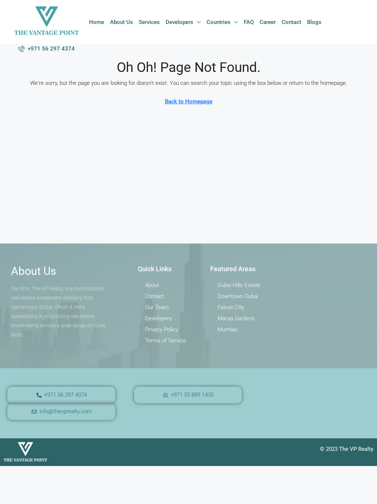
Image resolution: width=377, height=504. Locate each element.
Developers (179, 22)
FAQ (249, 22)
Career (268, 22)
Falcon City (231, 307)
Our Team (157, 307)
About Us (121, 22)
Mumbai (227, 329)
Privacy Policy (161, 329)
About (152, 285)
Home (96, 22)
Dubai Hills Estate (239, 285)
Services (149, 22)
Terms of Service (165, 340)
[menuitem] (46, 49)
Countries (218, 22)
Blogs (314, 22)
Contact (291, 22)
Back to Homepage (188, 101)
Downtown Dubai (238, 296)
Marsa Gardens (236, 318)
